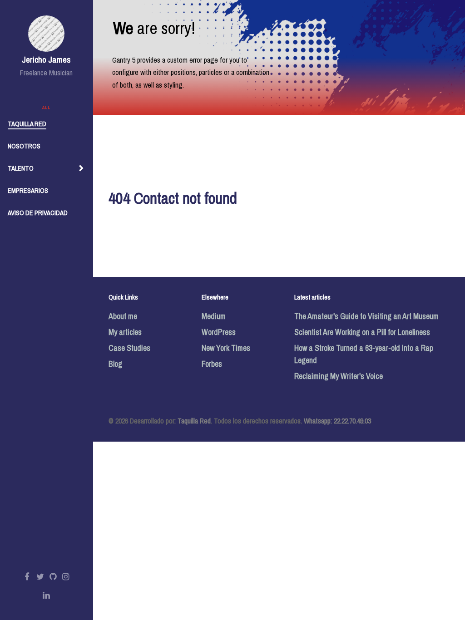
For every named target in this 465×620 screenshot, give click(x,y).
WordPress (219, 332)
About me (123, 316)
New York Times (226, 348)
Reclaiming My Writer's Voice (338, 376)
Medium (214, 316)
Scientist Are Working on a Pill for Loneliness (362, 332)
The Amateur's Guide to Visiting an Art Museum (366, 316)
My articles (125, 332)
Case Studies (129, 348)
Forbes (212, 364)
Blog (115, 364)
